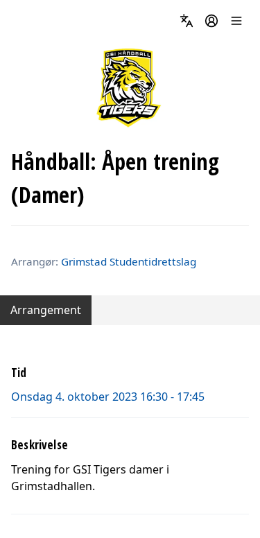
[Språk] (186, 20)
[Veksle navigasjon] (236, 20)
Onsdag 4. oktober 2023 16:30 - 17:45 (108, 396)
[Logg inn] (211, 20)
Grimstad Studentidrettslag (128, 261)
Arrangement (45, 310)
